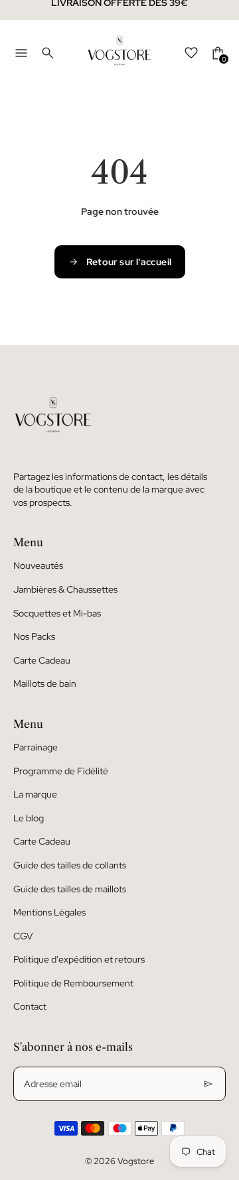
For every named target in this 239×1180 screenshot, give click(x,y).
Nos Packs (34, 636)
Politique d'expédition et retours (79, 959)
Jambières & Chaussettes (65, 589)
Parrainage (35, 747)
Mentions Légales (49, 912)
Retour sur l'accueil (129, 262)
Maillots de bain (44, 683)
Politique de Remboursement (73, 983)
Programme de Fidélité (60, 771)
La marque (35, 794)
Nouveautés (38, 565)
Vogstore (136, 1161)
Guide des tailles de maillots (69, 889)
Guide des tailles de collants (69, 865)
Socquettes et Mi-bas (57, 613)
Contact (29, 1006)
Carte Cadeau (41, 660)
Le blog (28, 818)
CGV (23, 936)
